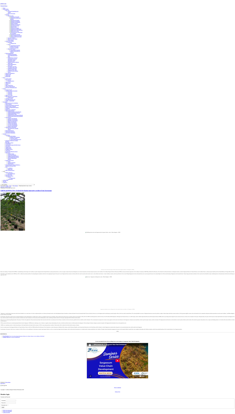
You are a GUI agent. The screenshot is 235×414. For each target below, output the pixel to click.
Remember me (4, 405)
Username (3, 400)
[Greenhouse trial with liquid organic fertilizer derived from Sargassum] (12, 230)
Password (3, 402)
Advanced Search (3, 6)
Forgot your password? (7, 410)
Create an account (6, 412)
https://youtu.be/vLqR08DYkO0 (14, 337)
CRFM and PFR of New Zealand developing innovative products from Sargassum (26, 190)
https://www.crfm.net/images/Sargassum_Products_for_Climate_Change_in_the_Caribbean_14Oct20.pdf (26, 336)
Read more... (2, 383)
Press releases (15, 185)
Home (7, 185)
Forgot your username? (7, 411)
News (10, 185)
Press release (8, 382)
